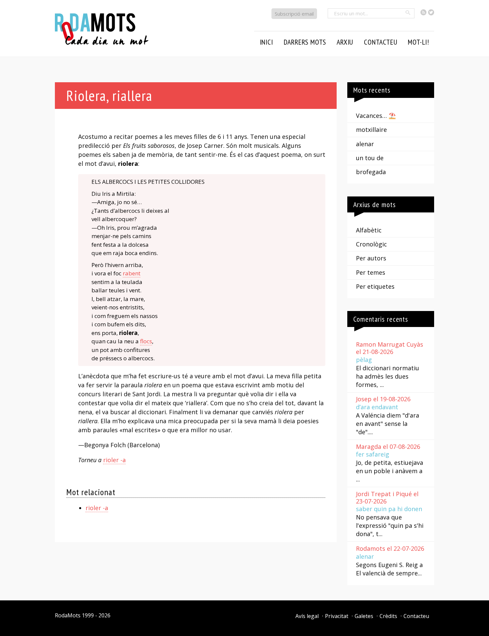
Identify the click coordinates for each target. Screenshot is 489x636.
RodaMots (68, 615)
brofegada (371, 172)
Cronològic (371, 244)
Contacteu (416, 616)
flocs (146, 341)
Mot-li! (418, 42)
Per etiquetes (375, 286)
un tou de (370, 158)
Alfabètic (369, 230)
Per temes (370, 272)
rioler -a (114, 460)
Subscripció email (294, 13)
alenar (365, 144)
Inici (266, 42)
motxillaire (371, 130)
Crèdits (388, 616)
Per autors (371, 258)
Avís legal (307, 616)
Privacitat (336, 616)
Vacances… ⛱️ (376, 116)
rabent (131, 273)
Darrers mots (305, 42)
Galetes (364, 616)
